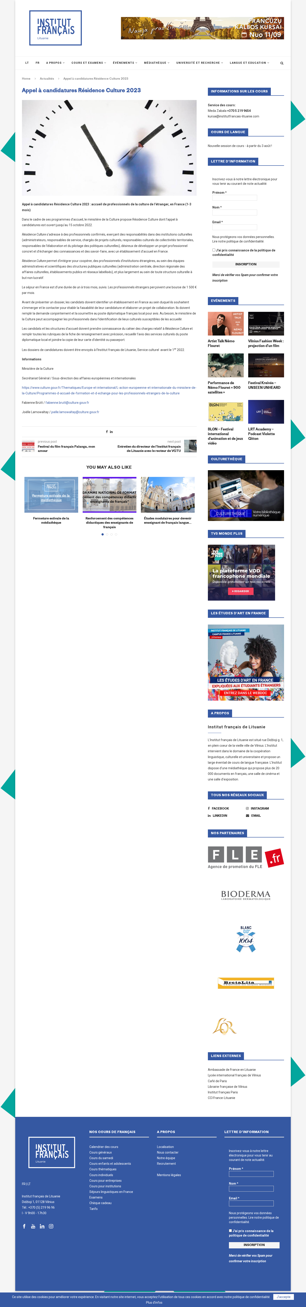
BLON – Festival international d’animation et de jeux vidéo (225, 436)
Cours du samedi (101, 1158)
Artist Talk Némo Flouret (221, 344)
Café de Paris (217, 1081)
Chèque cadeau (100, 1203)
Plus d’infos (154, 1302)
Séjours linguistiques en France (111, 1192)
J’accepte (284, 1297)
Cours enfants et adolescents (110, 1163)
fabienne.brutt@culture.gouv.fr (67, 402)
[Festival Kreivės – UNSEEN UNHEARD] (266, 365)
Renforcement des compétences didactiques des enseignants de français (110, 523)
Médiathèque (155, 62)
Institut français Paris (223, 1092)
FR (24, 1184)
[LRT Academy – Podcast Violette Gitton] (266, 412)
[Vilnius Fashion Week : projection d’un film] (266, 324)
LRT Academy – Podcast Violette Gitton (261, 434)
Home (26, 78)
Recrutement (166, 1163)
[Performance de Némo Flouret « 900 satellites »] (226, 365)
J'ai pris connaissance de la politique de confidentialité (243, 253)
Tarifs (93, 1209)
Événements (123, 62)
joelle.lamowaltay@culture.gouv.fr (75, 412)
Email (217, 222)
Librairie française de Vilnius (227, 1086)
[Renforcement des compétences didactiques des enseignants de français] (109, 495)
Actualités (47, 78)
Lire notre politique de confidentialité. (238, 241)
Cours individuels (101, 1175)
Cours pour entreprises (105, 1180)
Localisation (165, 1147)
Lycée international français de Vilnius (234, 1075)
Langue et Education (248, 62)
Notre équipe (166, 1158)
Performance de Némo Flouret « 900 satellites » (224, 388)
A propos (54, 62)
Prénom (219, 192)
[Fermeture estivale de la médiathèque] (51, 495)
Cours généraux (100, 1152)
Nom (217, 207)
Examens (96, 1197)
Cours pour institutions (105, 1186)
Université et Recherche (198, 62)
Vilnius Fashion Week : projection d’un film (266, 344)
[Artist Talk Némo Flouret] (226, 324)
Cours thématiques (102, 1169)
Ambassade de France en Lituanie (232, 1069)
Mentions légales (169, 1175)
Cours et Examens (87, 62)
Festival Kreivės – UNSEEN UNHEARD (264, 386)
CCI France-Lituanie (221, 1098)
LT (29, 1184)
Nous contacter (168, 1152)
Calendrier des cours (103, 1147)
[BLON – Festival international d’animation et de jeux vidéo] (226, 412)
